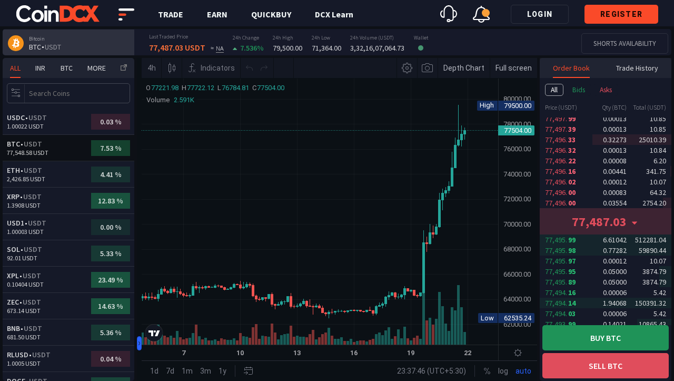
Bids (578, 89)
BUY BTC (605, 338)
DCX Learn (334, 14)
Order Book (571, 68)
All (554, 89)
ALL (15, 68)
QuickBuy (271, 14)
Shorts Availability (624, 43)
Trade (170, 14)
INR (40, 68)
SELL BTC (605, 365)
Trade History (637, 68)
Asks (606, 89)
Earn (217, 14)
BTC (67, 68)
